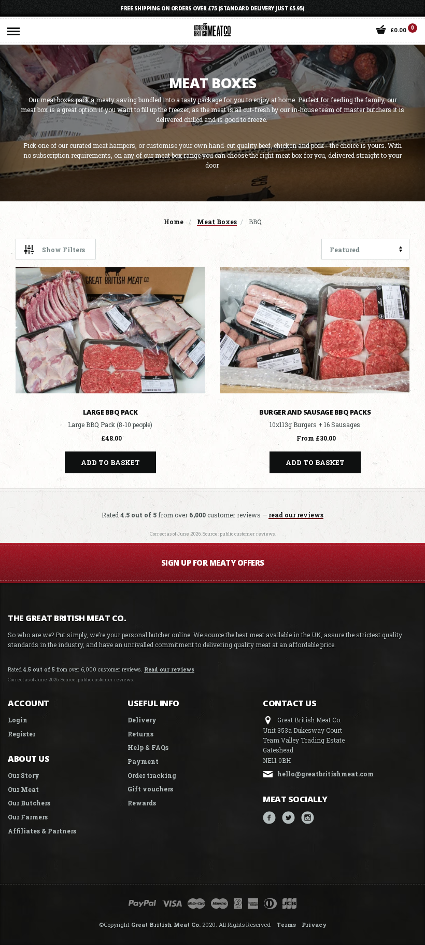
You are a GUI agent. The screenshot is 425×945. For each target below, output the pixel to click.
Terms (286, 924)
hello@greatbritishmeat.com (325, 774)
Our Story (23, 775)
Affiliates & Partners (42, 831)
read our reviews (295, 515)
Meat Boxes (217, 221)
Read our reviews (169, 669)
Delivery (142, 720)
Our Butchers (29, 803)
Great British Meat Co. (166, 924)
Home (173, 221)
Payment (143, 761)
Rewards (142, 803)
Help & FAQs (148, 747)
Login (17, 720)
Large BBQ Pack (110, 412)
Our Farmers (28, 817)
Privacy (314, 924)
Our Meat (23, 789)
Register (21, 734)
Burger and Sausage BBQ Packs (315, 412)
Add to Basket (110, 462)
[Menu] (13, 29)
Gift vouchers (150, 789)
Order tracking (152, 775)
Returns (140, 734)
